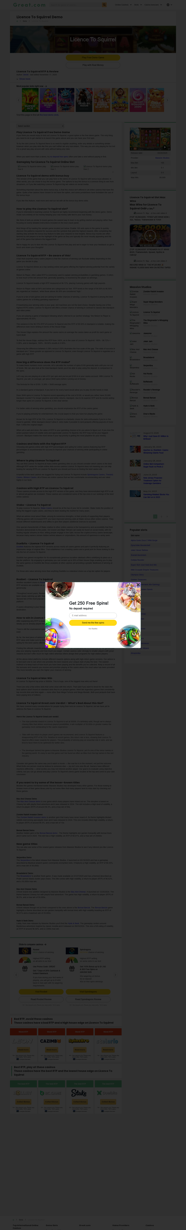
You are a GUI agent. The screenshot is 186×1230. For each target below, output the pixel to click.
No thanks (93, 629)
